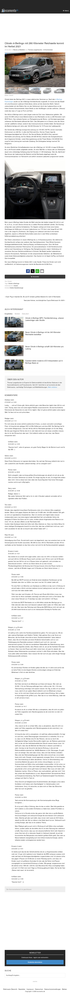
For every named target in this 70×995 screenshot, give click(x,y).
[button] (63, 69)
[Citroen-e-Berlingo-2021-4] (47, 90)
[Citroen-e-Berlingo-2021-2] (23, 90)
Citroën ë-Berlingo (13, 283)
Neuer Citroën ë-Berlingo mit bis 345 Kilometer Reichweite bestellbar (43, 333)
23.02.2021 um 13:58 (17, 577)
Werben (64, 989)
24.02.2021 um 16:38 (14, 491)
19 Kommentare (48, 50)
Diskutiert (25, 314)
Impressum (30, 989)
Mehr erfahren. (52, 387)
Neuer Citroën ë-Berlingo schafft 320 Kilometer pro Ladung (44, 347)
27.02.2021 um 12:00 (10, 402)
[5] (12, 53)
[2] (7, 53)
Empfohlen (9, 314)
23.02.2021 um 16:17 (21, 706)
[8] (17, 53)
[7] (15, 53)
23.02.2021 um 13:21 (14, 553)
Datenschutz (39, 989)
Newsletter (36, 277)
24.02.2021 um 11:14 (10, 421)
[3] (9, 53)
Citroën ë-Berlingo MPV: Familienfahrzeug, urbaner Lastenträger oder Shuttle (44, 319)
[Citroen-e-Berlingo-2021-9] (59, 90)
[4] (10, 53)
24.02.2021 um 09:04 (21, 797)
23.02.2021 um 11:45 (10, 537)
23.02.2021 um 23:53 (21, 723)
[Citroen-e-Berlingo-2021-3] (35, 90)
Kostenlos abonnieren (35, 962)
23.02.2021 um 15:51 (17, 849)
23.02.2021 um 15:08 (17, 664)
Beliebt (17, 314)
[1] (6, 53)
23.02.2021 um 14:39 (14, 630)
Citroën (16, 286)
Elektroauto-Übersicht (10, 989)
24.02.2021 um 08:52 (14, 472)
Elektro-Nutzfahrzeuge (16, 288)
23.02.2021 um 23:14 (10, 458)
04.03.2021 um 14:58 (17, 879)
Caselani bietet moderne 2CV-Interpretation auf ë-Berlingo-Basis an (44, 361)
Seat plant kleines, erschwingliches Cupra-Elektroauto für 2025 (44, 300)
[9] (19, 53)
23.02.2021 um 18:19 (10, 507)
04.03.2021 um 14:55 (14, 444)
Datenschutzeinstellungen (52, 989)
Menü (67, 10)
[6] (14, 53)
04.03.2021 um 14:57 (17, 618)
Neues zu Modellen (19, 50)
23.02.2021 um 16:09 (21, 681)
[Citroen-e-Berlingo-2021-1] (35, 69)
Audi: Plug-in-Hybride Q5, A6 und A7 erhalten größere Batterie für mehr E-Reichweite (33, 297)
